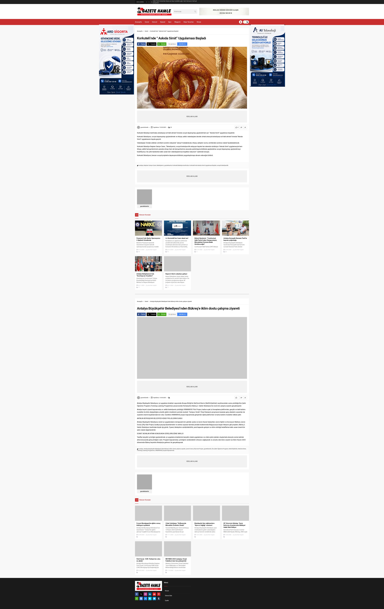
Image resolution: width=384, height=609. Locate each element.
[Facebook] (136, 594)
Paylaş (143, 44)
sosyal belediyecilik (222, 165)
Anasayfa (139, 31)
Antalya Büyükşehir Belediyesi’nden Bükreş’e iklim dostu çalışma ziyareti (164, 448)
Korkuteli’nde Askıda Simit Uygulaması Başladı (203, 165)
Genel (146, 31)
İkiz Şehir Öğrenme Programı (220, 448)
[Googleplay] (150, 598)
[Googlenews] (141, 598)
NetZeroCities (242, 448)
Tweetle (153, 44)
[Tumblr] (158, 598)
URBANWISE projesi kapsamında (164, 450)
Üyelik (167, 600)
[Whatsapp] (136, 598)
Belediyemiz (160, 165)
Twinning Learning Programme (145, 450)
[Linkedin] (150, 594)
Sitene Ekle (168, 595)
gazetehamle (144, 127)
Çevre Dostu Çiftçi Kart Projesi (194, 448)
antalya (141, 165)
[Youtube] (154, 594)
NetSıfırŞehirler (233, 448)
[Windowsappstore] (154, 598)
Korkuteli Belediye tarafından (180, 165)
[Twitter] (141, 594)
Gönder (163, 44)
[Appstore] (145, 598)
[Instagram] (145, 594)
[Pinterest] (158, 594)
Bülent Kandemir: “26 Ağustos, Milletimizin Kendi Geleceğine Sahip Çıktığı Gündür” (173, 1)
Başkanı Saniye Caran (150, 165)
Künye (167, 591)
